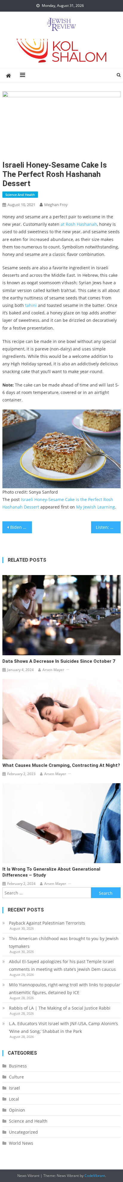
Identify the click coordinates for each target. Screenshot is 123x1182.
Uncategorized (23, 1132)
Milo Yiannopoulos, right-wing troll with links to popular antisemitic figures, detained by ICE (64, 988)
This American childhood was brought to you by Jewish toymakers (64, 942)
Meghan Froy (56, 204)
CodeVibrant (94, 1175)
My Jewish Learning (95, 507)
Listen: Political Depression (108, 527)
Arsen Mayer (53, 669)
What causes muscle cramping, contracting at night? (61, 765)
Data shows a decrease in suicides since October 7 (58, 661)
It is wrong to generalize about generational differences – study (51, 872)
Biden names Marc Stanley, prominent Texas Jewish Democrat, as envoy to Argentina (21, 527)
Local (14, 1099)
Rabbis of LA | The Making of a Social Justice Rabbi (59, 1008)
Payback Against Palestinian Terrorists (47, 923)
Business (18, 1066)
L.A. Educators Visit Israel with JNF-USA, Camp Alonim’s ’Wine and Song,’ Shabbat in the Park (63, 1027)
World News (21, 1143)
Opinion (17, 1110)
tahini (31, 305)
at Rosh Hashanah (79, 224)
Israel (14, 1088)
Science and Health (20, 194)
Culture (16, 1077)
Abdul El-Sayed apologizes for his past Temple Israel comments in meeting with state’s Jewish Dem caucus (62, 965)
